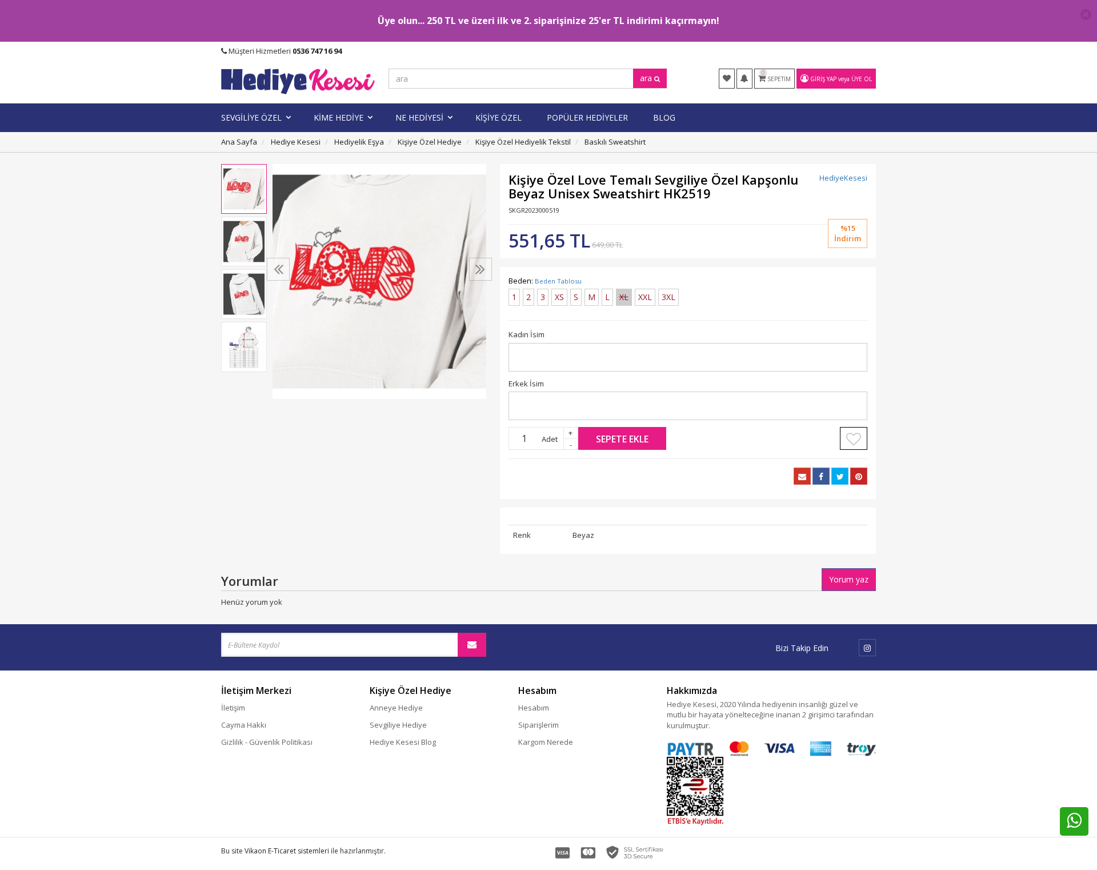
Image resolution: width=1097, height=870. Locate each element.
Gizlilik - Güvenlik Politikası (267, 742)
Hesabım (533, 708)
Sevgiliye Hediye (398, 725)
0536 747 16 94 (317, 51)
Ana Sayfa (239, 142)
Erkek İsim (526, 383)
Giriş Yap (823, 79)
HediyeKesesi (843, 178)
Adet (550, 439)
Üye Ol (861, 79)
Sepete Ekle (622, 439)
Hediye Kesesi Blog (403, 742)
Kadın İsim (527, 334)
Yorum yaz (848, 579)
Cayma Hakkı (243, 725)
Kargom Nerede (545, 742)
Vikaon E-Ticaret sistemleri (287, 851)
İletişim (233, 708)
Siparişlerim (538, 725)
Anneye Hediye (396, 708)
